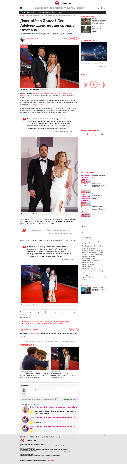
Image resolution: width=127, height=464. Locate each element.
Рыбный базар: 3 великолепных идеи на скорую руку (99, 185)
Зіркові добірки (46, 12)
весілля (84, 256)
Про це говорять (31, 12)
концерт (96, 260)
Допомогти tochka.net (36, 16)
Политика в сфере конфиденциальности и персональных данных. (45, 457)
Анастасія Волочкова (89, 240)
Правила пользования (25, 457)
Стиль (46, 8)
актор (84, 254)
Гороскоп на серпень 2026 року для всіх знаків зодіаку (93, 65)
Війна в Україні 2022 (51, 16)
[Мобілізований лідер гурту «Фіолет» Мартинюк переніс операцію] (86, 29)
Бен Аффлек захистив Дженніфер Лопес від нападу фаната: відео (63, 375)
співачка (91, 273)
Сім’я (52, 8)
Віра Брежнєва (87, 244)
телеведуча (86, 275)
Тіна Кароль (99, 250)
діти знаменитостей (88, 258)
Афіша (73, 8)
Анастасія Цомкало (32, 38)
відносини (92, 256)
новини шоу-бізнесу (68, 341)
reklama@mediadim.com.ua (45, 451)
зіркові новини (86, 260)
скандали (102, 271)
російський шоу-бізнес (89, 271)
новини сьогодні (87, 267)
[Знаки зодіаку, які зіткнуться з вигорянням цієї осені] (86, 290)
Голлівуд (96, 244)
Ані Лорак (99, 242)
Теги (82, 232)
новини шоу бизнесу (88, 269)
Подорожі (59, 8)
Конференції (60, 12)
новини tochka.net (87, 262)
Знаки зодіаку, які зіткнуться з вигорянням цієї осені (99, 289)
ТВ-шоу (39, 12)
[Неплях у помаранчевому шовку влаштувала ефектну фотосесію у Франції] (86, 21)
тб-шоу (98, 273)
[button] (101, 8)
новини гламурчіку (88, 264)
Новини (23, 12)
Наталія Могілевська (89, 248)
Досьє (53, 12)
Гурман (67, 8)
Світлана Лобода (87, 250)
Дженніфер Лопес (52, 341)
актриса (90, 254)
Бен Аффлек (38, 341)
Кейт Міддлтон (87, 246)
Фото (83, 252)
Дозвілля (80, 8)
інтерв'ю (28, 341)
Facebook (37, 333)
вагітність (98, 254)
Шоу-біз (101, 252)
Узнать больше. (50, 460)
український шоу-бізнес (89, 277)
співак (84, 273)
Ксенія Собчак (98, 246)
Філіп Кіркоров (92, 252)
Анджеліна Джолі (88, 242)
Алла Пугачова (87, 238)
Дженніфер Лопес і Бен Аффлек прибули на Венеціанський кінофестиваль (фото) (34, 375)
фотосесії (102, 277)
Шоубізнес (39, 8)
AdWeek (40, 105)
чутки (84, 279)
